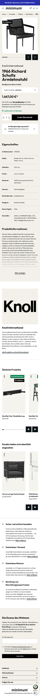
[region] (20, 39)
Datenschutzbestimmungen (21, 647)
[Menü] (3, 8)
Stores (4, 677)
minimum (5, 668)
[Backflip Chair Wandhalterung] (14, 393)
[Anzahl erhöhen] (9, 117)
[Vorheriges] (28, 57)
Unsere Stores (32, 599)
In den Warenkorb (24, 117)
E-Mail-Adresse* (7, 637)
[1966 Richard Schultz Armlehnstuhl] (20, 35)
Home (4, 14)
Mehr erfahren (20, 540)
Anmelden (20, 656)
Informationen (8, 673)
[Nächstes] (35, 57)
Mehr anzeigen (20, 273)
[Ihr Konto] (33, 8)
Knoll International (12, 65)
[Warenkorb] (36, 8)
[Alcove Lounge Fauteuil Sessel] (14, 471)
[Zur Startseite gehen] (13, 8)
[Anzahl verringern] (3, 117)
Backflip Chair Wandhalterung (13, 416)
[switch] (35, 693)
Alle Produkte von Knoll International (15, 352)
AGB (24, 649)
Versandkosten (18, 102)
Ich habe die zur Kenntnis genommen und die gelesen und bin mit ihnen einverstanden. (20, 649)
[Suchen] (30, 8)
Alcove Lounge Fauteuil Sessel (13, 494)
